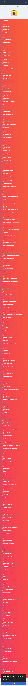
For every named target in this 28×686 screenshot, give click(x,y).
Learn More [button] (6, 679)
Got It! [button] (13, 683)
